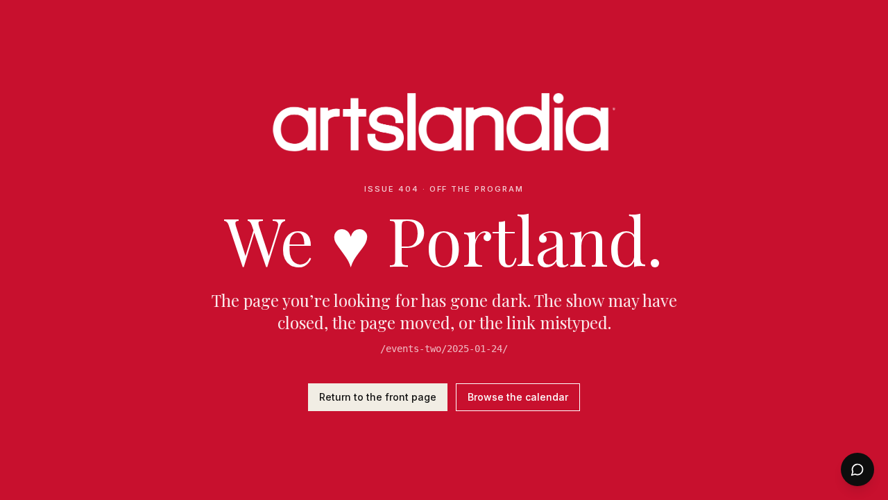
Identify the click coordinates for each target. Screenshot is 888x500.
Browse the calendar (518, 397)
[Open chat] (857, 469)
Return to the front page (377, 397)
